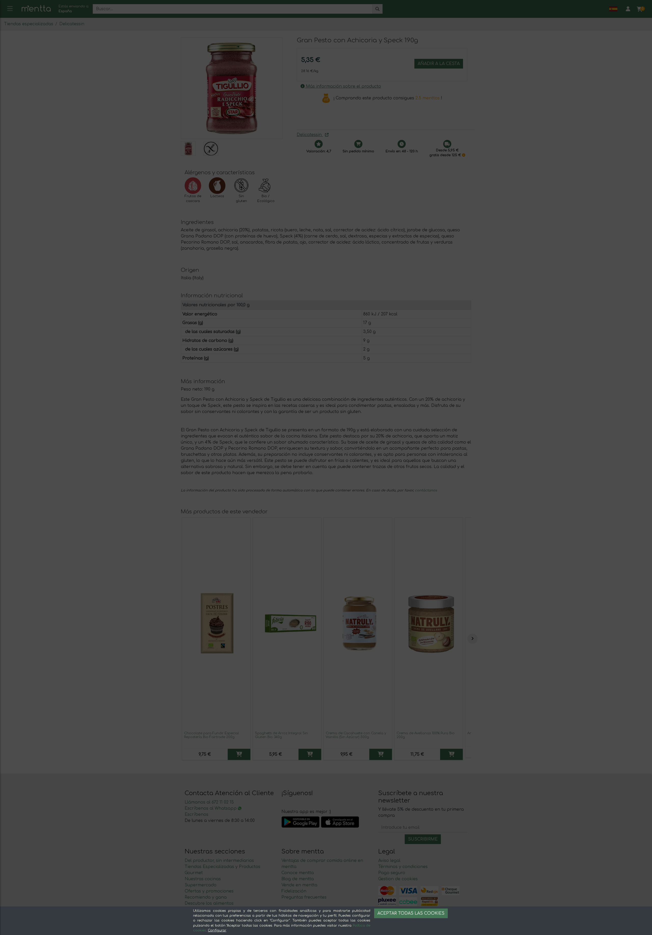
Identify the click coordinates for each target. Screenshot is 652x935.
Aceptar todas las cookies (410, 913)
